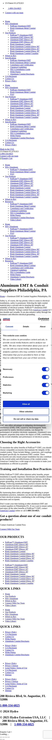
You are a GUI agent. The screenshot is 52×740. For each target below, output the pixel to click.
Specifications (10, 58)
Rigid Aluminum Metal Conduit (22, 28)
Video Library (15, 220)
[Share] (6, 737)
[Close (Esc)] (9, 737)
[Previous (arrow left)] (1, 739)
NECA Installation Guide (20, 69)
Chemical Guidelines (18, 67)
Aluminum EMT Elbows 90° (21, 37)
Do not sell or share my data (26, 419)
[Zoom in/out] (1, 737)
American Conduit (40, 310)
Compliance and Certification (21, 65)
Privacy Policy (11, 81)
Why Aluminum (11, 24)
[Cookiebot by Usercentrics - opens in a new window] (38, 319)
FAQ (12, 30)
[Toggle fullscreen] (4, 737)
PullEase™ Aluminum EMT (21, 35)
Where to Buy (10, 56)
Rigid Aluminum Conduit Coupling (24, 53)
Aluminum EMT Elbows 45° (21, 40)
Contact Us (9, 79)
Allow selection (26, 411)
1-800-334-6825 (10, 705)
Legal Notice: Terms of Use (16, 668)
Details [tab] (26, 326)
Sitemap (8, 675)
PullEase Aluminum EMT (20, 26)
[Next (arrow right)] (4, 739)
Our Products (10, 33)
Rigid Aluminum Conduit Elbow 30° (25, 51)
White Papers (15, 72)
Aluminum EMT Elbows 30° (21, 42)
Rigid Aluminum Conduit (20, 44)
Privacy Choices (11, 666)
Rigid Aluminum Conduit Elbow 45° (25, 49)
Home (7, 21)
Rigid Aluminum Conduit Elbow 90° (25, 46)
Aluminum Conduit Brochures (22, 74)
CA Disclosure (11, 76)
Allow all (26, 404)
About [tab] (42, 326)
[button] (9, 151)
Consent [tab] (9, 326)
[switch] (45, 377)
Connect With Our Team (15, 603)
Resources (9, 201)
